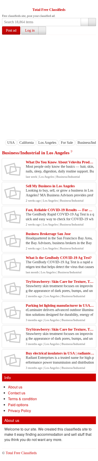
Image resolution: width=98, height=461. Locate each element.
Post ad (11, 30)
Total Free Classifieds (48, 10)
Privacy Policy (19, 410)
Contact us (16, 392)
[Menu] (6, 4)
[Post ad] (14, 4)
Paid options (18, 404)
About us (15, 387)
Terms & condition (22, 398)
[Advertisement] (49, 86)
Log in (30, 30)
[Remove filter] (15, 142)
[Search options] (84, 22)
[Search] (92, 22)
